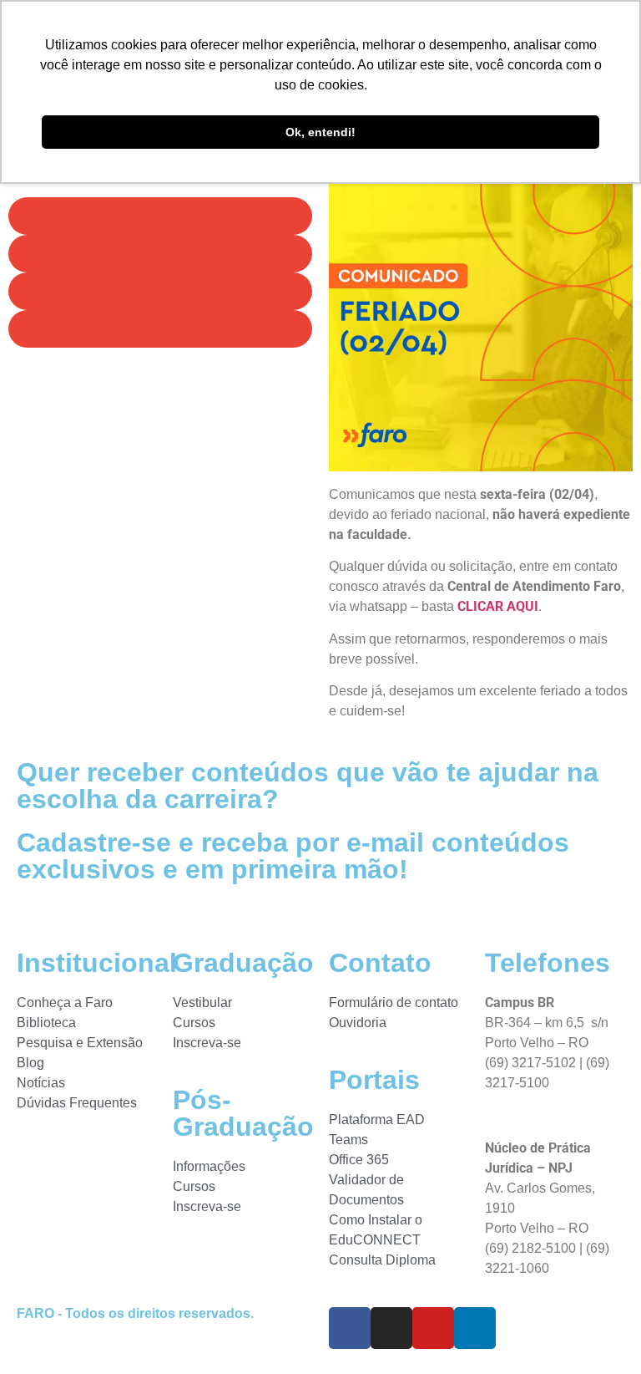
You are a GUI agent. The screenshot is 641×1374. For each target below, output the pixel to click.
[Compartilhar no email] (160, 329)
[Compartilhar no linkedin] (160, 291)
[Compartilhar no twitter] (160, 253)
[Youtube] (433, 1328)
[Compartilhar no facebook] (160, 216)
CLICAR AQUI (497, 606)
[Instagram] (391, 1328)
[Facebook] (350, 1328)
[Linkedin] (475, 1328)
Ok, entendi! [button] (320, 132)
